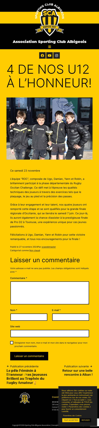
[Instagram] (56, 55)
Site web (15, 326)
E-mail (56, 310)
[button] (49, 46)
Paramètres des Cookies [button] (72, 416)
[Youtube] (49, 55)
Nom (13, 310)
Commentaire (18, 278)
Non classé (34, 250)
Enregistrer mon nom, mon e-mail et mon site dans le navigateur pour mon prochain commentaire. (51, 344)
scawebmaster (49, 247)
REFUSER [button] (86, 420)
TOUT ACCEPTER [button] (71, 420)
